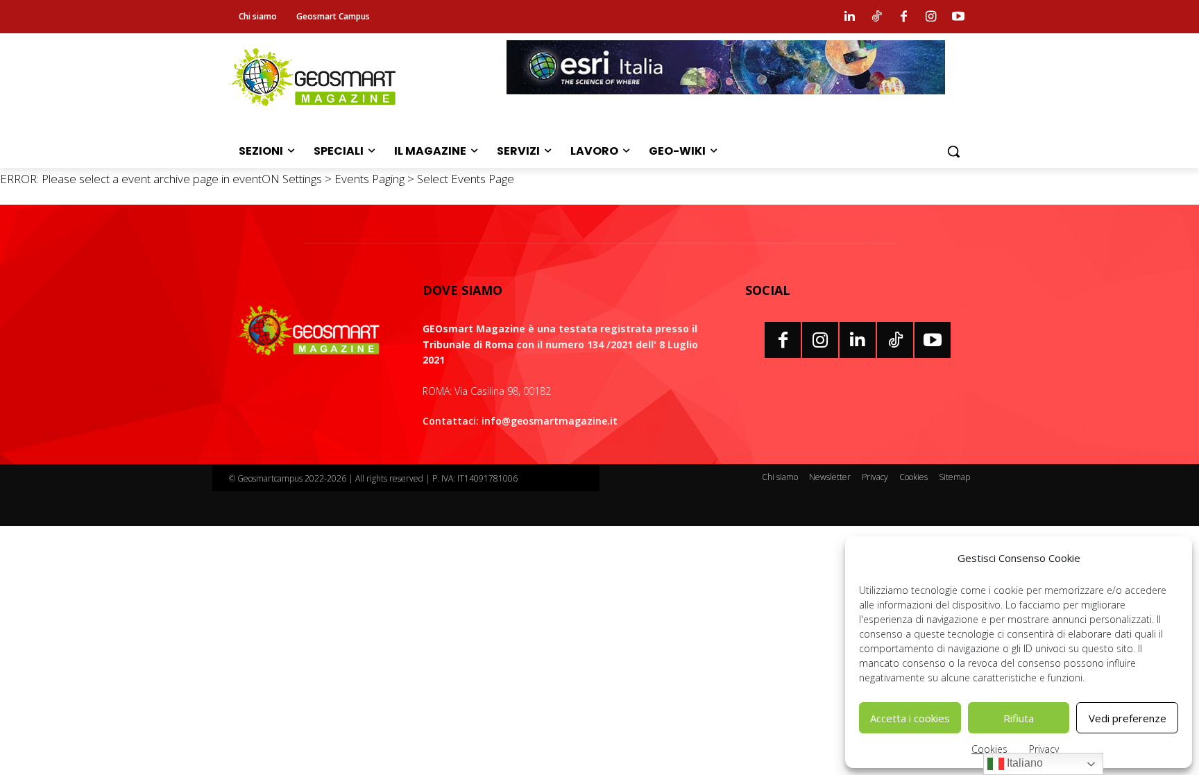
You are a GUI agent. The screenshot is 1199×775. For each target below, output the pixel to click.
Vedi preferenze (1127, 718)
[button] (953, 151)
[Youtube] (958, 16)
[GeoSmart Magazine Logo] (309, 331)
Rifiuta (1018, 718)
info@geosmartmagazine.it (550, 420)
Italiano (1023, 763)
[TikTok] (895, 340)
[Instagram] (931, 16)
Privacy (1044, 749)
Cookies (989, 749)
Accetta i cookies (910, 718)
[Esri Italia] (726, 105)
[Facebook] (903, 16)
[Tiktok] (876, 16)
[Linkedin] (849, 16)
